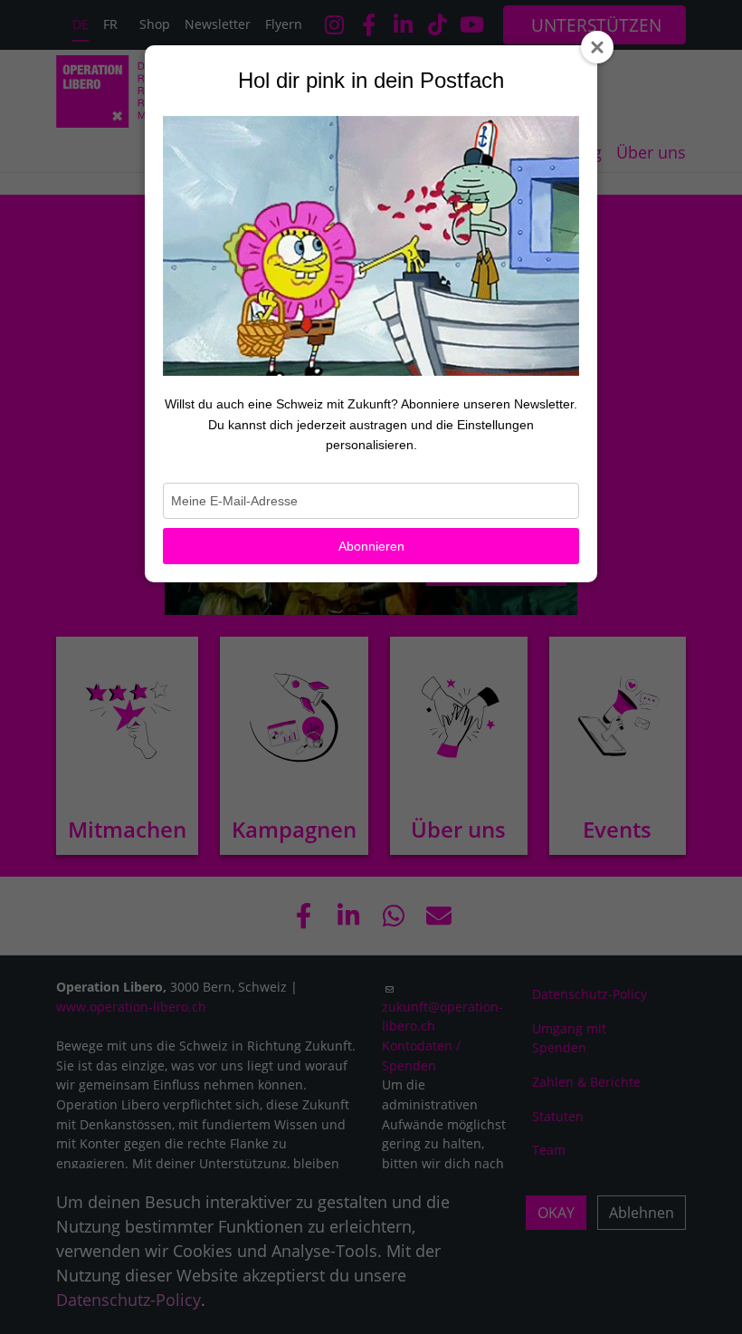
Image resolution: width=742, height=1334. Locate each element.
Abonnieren (371, 546)
